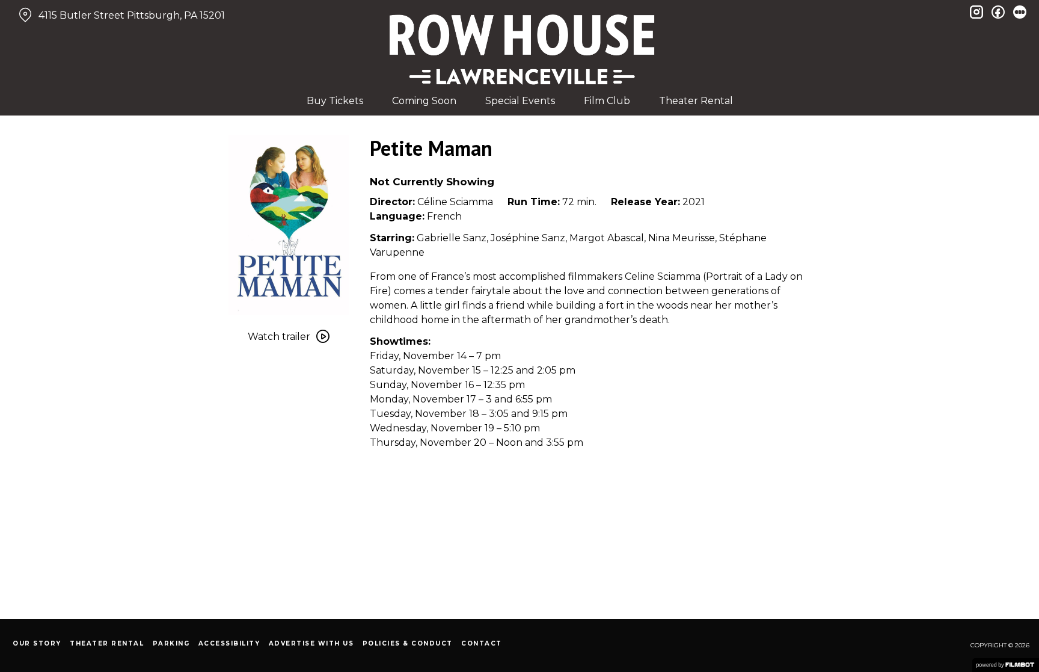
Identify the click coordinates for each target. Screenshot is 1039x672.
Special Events (520, 100)
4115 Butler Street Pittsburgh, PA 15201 (131, 15)
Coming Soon (424, 100)
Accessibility (229, 643)
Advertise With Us (311, 643)
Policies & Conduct (408, 643)
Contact (481, 643)
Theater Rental (696, 100)
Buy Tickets (335, 100)
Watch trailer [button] (279, 336)
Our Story (37, 643)
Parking (171, 643)
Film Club (607, 100)
